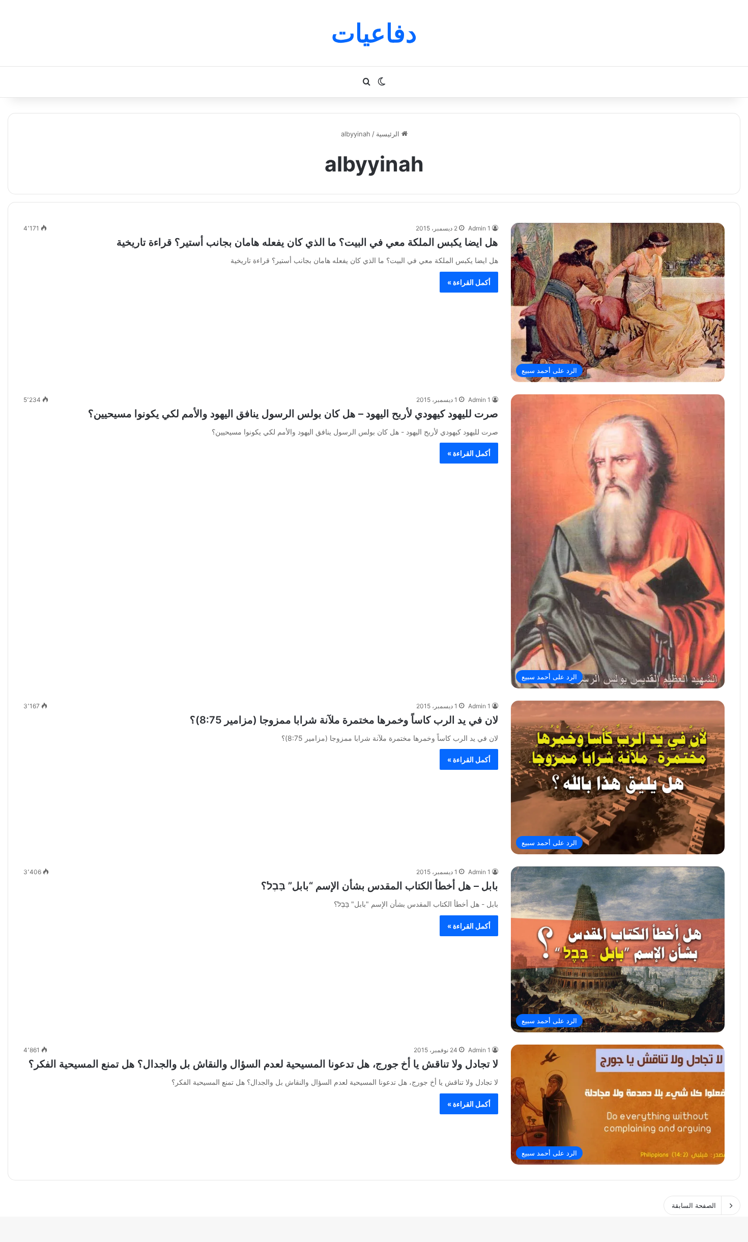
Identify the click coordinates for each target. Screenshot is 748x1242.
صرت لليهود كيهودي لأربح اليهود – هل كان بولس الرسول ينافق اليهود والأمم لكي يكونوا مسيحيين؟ (293, 414)
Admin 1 (479, 228)
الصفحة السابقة (694, 1205)
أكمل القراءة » (469, 282)
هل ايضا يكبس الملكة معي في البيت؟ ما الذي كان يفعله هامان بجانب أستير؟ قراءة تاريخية (307, 242)
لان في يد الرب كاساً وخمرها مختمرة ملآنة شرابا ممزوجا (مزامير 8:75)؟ (344, 720)
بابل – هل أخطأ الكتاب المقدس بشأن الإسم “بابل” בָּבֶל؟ (379, 886)
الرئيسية (388, 134)
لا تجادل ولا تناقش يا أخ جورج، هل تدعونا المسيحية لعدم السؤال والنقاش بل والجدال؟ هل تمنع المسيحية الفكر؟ (263, 1064)
